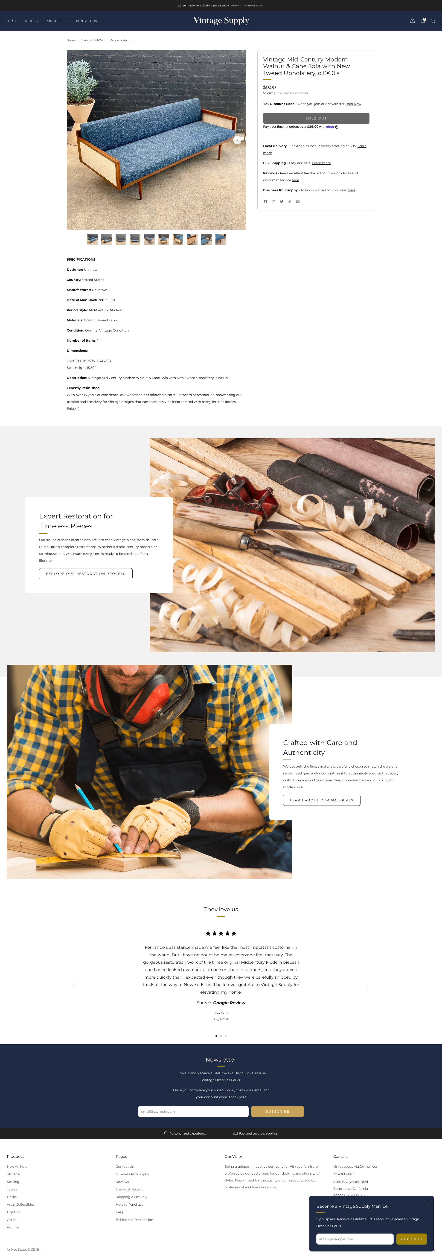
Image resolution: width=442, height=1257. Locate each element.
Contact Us (125, 1166)
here (295, 180)
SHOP (30, 21)
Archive (13, 1227)
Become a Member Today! (247, 5)
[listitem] (221, 5)
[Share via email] (297, 201)
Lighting (14, 1212)
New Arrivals (17, 1166)
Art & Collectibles (21, 1204)
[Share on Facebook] (265, 201)
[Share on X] (273, 201)
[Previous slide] (74, 985)
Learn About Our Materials (322, 800)
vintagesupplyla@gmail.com (356, 1166)
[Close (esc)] (427, 1202)
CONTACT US (86, 21)
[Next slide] (237, 140)
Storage (13, 1174)
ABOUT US (55, 21)
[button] (216, 1036)
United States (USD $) (23, 1249)
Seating (13, 1182)
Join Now (353, 104)
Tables (12, 1189)
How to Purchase (129, 1204)
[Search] (432, 20)
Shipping (269, 93)
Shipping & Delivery (132, 1197)
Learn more (321, 163)
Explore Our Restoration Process (86, 574)
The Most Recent (129, 1189)
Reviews (122, 1182)
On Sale (13, 1220)
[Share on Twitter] (281, 201)
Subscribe (411, 1239)
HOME (12, 21)
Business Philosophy (132, 1174)
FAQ (119, 1212)
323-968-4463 (344, 1174)
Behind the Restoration (134, 1220)
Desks (12, 1197)
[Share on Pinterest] (289, 201)
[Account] (412, 20)
